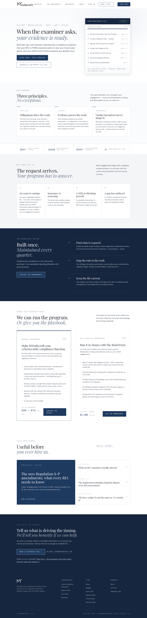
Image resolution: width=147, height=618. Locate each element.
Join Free (124, 4)
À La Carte (64, 594)
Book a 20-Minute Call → (31, 552)
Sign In (91, 4)
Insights (88, 588)
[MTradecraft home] (25, 4)
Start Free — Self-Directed (32, 58)
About (81, 4)
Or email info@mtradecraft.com (59, 551)
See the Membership (114, 414)
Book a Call (106, 4)
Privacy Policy (90, 599)
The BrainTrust (54, 4)
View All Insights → (105, 446)
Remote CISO (65, 590)
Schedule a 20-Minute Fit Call (34, 65)
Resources (70, 4)
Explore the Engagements (31, 274)
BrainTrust (64, 597)
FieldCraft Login (115, 591)
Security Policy (91, 602)
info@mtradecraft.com (108, 613)
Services (38, 4)
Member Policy (91, 595)
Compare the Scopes (51, 412)
